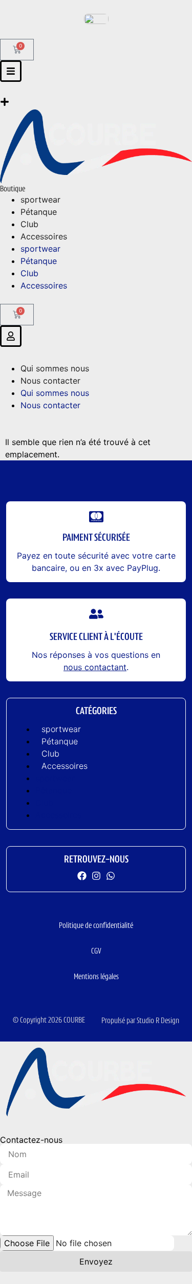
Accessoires (64, 766)
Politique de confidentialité (96, 926)
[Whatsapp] (110, 875)
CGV (96, 951)
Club (50, 753)
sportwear (61, 729)
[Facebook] (82, 875)
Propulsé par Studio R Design (140, 1021)
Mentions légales (96, 977)
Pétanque (59, 741)
